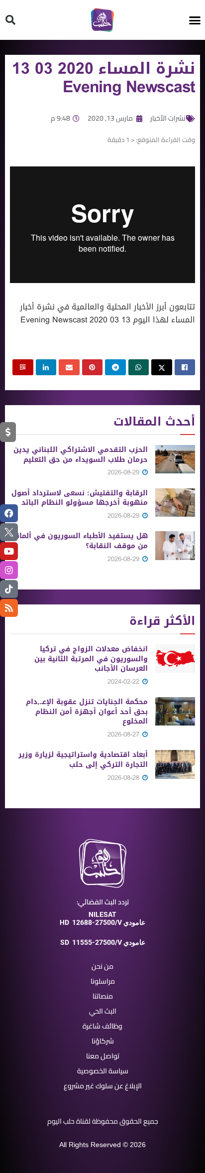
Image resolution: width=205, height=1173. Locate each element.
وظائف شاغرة (102, 1026)
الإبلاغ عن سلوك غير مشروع (103, 1085)
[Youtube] (9, 551)
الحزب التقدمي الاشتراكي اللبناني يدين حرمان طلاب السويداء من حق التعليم (80, 454)
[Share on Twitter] (161, 367)
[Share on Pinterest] (92, 367)
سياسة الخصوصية (102, 1070)
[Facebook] (9, 513)
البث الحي (102, 1011)
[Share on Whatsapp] (138, 367)
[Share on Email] (69, 367)
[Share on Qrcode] (22, 367)
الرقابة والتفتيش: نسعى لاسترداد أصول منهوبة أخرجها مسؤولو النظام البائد (79, 498)
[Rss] (9, 608)
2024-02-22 (124, 681)
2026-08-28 (124, 777)
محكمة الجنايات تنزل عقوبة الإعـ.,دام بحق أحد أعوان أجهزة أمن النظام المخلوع (87, 711)
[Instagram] (9, 570)
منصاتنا (103, 996)
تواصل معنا (102, 1055)
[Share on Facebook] (185, 367)
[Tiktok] (9, 589)
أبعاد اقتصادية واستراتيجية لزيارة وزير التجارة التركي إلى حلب (83, 759)
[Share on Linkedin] (46, 367)
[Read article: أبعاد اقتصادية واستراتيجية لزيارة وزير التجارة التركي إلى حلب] (175, 764)
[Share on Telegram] (115, 367)
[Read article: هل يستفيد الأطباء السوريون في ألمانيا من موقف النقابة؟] (175, 545)
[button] (195, 19)
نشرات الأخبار (168, 118)
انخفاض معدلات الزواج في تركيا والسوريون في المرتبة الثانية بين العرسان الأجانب (91, 658)
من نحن (102, 966)
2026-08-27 (124, 734)
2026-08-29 (124, 472)
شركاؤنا (103, 1040)
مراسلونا (103, 981)
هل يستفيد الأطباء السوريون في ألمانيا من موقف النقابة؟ (79, 541)
